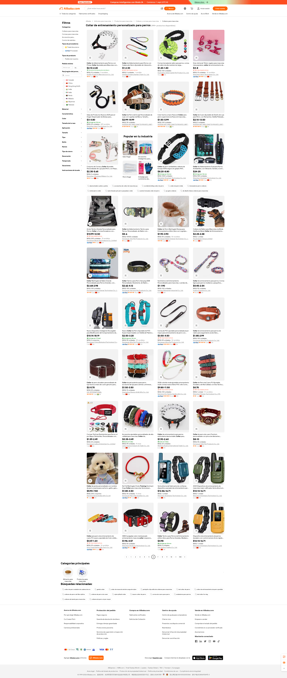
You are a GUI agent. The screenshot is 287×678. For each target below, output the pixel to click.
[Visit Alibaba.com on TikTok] (218, 641)
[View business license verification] (164, 675)
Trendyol (167, 668)
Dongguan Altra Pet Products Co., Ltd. (135, 342)
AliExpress (111, 668)
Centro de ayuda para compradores (174, 615)
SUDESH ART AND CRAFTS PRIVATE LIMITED (138, 124)
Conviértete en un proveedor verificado (208, 628)
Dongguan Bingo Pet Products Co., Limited (102, 240)
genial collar (101, 589)
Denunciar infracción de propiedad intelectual (174, 633)
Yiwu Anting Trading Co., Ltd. (167, 547)
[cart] (192, 9)
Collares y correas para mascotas (147, 21)
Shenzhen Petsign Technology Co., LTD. (206, 394)
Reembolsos (166, 628)
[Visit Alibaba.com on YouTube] (214, 641)
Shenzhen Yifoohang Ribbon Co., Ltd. (99, 176)
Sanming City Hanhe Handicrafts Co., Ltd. (172, 394)
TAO (161, 668)
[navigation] (72, 289)
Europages (176, 668)
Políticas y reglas (102, 638)
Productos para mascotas (123, 21)
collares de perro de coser (99, 594)
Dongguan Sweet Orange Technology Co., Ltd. (173, 239)
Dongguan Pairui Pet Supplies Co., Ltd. (135, 496)
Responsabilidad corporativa (74, 623)
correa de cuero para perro (161, 594)
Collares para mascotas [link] (170, 21)
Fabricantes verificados (137, 615)
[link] (284, 657)
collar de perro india (176, 186)
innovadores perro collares (197, 186)
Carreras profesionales (72, 628)
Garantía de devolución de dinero (108, 619)
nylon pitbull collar (120, 594)
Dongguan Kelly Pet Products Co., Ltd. (206, 444)
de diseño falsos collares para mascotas (195, 191)
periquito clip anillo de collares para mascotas (157, 589)
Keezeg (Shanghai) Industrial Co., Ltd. (170, 290)
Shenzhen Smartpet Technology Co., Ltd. (172, 178)
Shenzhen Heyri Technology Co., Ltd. (206, 74)
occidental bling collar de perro (154, 186)
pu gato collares (171, 191)
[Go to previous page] (126, 557)
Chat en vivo (166, 619)
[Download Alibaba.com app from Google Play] (215, 658)
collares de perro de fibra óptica (74, 594)
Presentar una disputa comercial (173, 623)
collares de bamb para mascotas (74, 599)
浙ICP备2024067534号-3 (201, 675)
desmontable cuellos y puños (99, 186)
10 (171, 557)
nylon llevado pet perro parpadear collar (120, 191)
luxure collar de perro (139, 594)
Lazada (143, 668)
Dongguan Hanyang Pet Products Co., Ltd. (136, 290)
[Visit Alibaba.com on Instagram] (209, 641)
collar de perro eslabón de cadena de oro (77, 589)
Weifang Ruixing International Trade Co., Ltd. (173, 446)
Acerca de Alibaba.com (72, 610)
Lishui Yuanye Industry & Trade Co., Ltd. (135, 446)
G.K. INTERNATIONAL (94, 392)
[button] (162, 8)
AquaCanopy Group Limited (202, 239)
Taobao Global (153, 668)
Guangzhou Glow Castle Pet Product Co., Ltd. (173, 73)
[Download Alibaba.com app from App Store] (199, 658)
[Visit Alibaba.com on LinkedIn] (200, 641)
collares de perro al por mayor (101, 599)
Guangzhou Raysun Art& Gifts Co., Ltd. (135, 392)
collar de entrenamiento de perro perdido (210, 589)
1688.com (120, 668)
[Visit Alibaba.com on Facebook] (196, 641)
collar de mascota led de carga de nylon (123, 589)
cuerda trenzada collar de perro (149, 191)
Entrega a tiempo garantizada (107, 623)
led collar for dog (202, 594)
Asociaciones (199, 632)
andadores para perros (183, 594)
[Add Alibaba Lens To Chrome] (96, 658)
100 (180, 557)
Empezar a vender (201, 619)
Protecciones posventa (105, 628)
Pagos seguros (102, 615)
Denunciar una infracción (171, 638)
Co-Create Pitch (69, 619)
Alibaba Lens (74, 658)
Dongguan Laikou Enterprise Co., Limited (101, 444)
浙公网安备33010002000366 (180, 675)
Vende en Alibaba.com (202, 615)
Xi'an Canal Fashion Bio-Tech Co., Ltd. (99, 547)
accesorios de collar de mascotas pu (126, 186)
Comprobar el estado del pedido (206, 623)
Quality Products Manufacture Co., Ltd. (100, 74)
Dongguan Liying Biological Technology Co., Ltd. (102, 342)
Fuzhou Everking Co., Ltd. (201, 290)
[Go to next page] (185, 557)
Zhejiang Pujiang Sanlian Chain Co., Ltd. (135, 74)
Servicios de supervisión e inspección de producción (110, 633)
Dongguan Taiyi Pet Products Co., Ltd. (135, 239)
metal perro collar (95, 191)
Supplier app (157, 658)
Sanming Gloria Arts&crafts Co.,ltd (98, 496)
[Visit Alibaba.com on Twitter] (205, 641)
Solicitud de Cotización (137, 619)
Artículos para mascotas (102, 21)
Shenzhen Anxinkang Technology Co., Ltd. (172, 496)
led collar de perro (184, 589)
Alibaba (88, 21)
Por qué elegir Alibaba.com (73, 615)
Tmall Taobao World (132, 668)
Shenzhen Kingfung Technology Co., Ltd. (136, 545)
